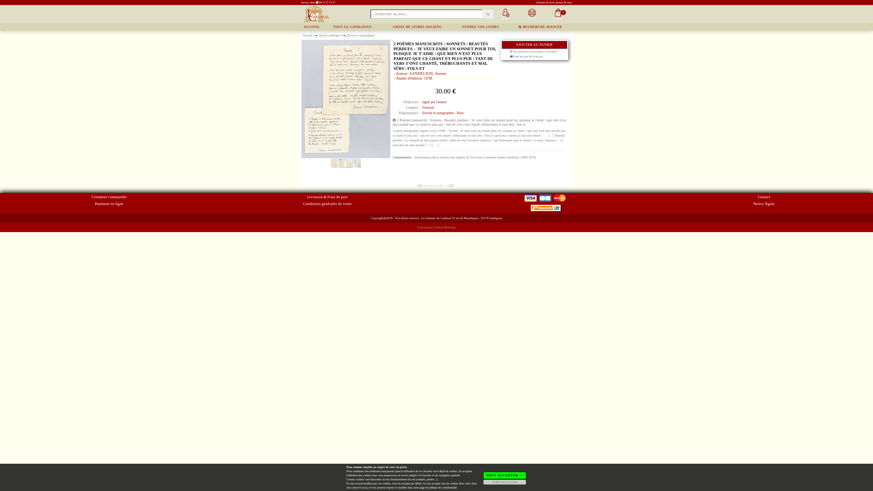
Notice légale (764, 204)
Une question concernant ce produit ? (535, 51)
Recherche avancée (542, 27)
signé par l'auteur (434, 102)
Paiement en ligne (109, 204)
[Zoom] (345, 98)
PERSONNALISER (504, 482)
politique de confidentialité (443, 487)
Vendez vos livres (480, 27)
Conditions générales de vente (327, 204)
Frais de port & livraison (528, 56)
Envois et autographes (360, 35)
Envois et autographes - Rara (443, 113)
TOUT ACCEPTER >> (505, 475)
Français (428, 107)
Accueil (312, 27)
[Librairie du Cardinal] (316, 13)
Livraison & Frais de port (327, 197)
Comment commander (109, 197)
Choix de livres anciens (417, 27)
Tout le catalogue (352, 27)
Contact (764, 197)
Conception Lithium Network (436, 227)
